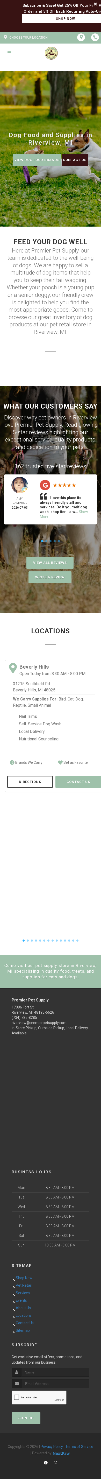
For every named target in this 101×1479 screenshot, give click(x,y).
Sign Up (26, 1418)
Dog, (79, 699)
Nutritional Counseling (39, 739)
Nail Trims (28, 716)
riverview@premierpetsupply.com (39, 1023)
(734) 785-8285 (24, 1017)
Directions (30, 782)
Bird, (63, 699)
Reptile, (20, 705)
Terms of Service (79, 1447)
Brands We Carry (28, 762)
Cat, (71, 699)
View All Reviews (50, 563)
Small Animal (39, 705)
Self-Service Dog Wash (40, 723)
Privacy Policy (52, 1447)
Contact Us (74, 160)
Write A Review (50, 577)
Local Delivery (32, 731)
